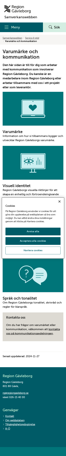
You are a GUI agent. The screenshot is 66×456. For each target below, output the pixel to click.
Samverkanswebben (12, 38)
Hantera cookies (33, 250)
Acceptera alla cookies (33, 241)
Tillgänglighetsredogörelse (20, 424)
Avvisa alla (33, 231)
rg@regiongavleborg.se (16, 393)
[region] (33, 228)
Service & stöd (32, 38)
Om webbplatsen (14, 420)
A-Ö (7, 428)
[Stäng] (59, 201)
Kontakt (9, 416)
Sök (57, 27)
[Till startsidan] (20, 9)
